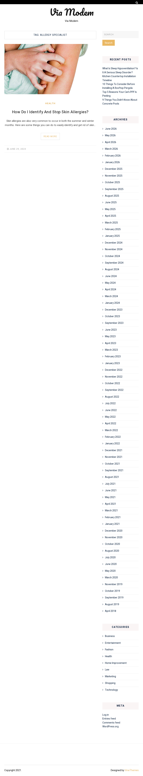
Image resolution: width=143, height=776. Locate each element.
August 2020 (112, 551)
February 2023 (113, 356)
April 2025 (110, 216)
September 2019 (114, 597)
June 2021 (111, 490)
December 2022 (113, 370)
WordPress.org (110, 726)
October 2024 (112, 256)
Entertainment (113, 643)
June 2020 (111, 564)
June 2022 (111, 410)
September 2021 (114, 470)
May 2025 (110, 209)
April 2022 (110, 423)
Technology (111, 690)
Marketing (110, 676)
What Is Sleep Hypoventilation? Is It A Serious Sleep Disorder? (120, 70)
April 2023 (110, 343)
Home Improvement (116, 663)
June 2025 (111, 202)
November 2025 (113, 176)
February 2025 (113, 229)
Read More (50, 136)
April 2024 (110, 289)
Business (110, 636)
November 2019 (113, 584)
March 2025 (111, 223)
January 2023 (112, 363)
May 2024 (110, 283)
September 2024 (114, 263)
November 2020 (113, 537)
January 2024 (112, 303)
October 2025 (112, 182)
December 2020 (113, 531)
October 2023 (112, 316)
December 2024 (113, 243)
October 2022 (112, 383)
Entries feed (109, 719)
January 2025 (112, 236)
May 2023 (110, 336)
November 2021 (113, 457)
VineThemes (132, 770)
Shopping (110, 683)
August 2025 (112, 196)
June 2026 (111, 129)
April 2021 (110, 504)
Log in (105, 715)
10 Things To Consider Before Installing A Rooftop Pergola (118, 86)
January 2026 (112, 162)
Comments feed (111, 723)
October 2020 (112, 544)
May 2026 (110, 135)
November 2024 (113, 249)
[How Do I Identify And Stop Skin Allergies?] (50, 69)
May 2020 (110, 571)
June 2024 (111, 276)
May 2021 (110, 497)
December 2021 (113, 450)
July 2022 (110, 403)
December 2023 (113, 310)
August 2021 (112, 477)
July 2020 (110, 557)
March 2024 (111, 296)
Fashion (109, 649)
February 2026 (113, 156)
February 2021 (113, 517)
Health (50, 103)
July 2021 (110, 484)
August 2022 (112, 397)
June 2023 (111, 330)
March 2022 (111, 430)
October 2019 (112, 591)
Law (107, 669)
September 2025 (114, 189)
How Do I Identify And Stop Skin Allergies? (50, 112)
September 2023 (114, 323)
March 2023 (111, 350)
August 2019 (112, 604)
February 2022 (113, 437)
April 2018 (110, 611)
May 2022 (110, 417)
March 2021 (111, 510)
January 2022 (112, 443)
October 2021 (112, 464)
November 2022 (113, 377)
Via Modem (72, 12)
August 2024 (112, 269)
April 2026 (110, 142)
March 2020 (111, 577)
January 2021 (112, 524)
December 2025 (113, 169)
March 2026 (111, 149)
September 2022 (114, 390)
